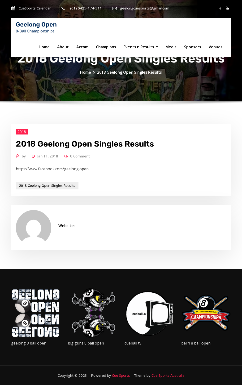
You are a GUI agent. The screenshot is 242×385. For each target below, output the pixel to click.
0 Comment (80, 156)
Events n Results (139, 46)
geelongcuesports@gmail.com (144, 8)
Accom (82, 46)
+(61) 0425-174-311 (85, 8)
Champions (106, 46)
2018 (21, 131)
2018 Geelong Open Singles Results (129, 72)
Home (44, 46)
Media (171, 46)
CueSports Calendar (35, 8)
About (63, 46)
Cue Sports (121, 375)
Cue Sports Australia (167, 375)
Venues (215, 46)
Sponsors (192, 46)
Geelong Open (36, 24)
